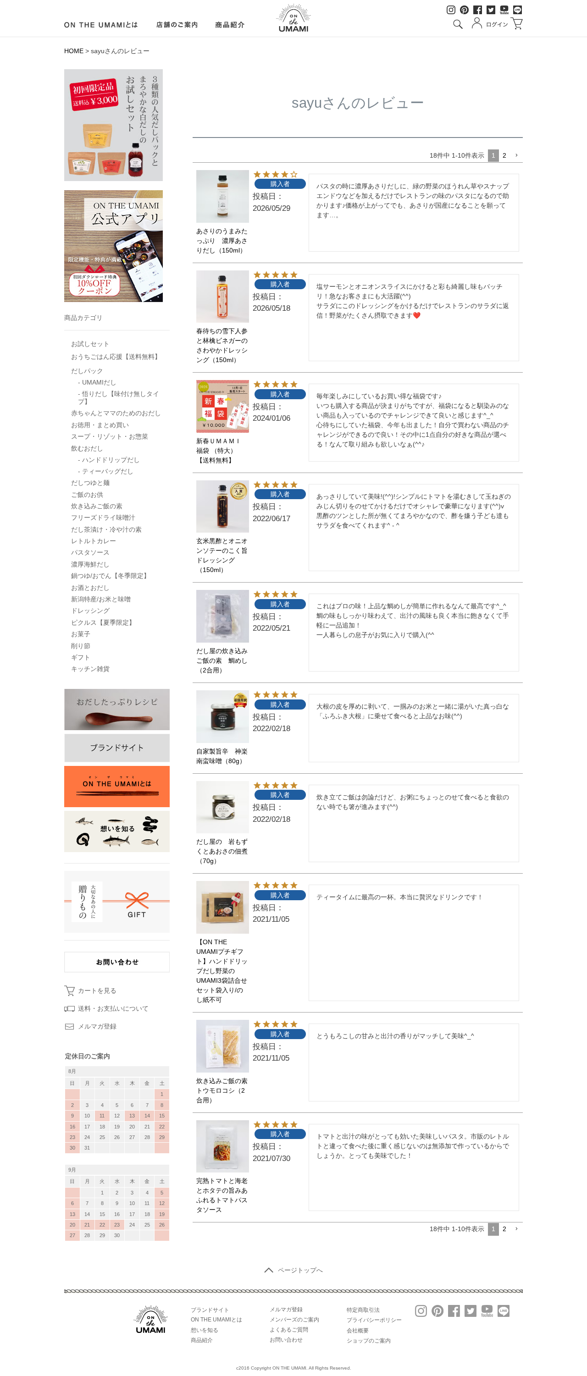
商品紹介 (202, 1340)
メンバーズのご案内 (294, 1319)
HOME (73, 51)
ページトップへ (300, 1270)
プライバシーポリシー (374, 1320)
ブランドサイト (210, 1310)
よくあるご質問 (289, 1329)
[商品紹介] (230, 25)
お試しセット (90, 343)
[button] (516, 155)
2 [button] (504, 155)
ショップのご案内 (369, 1340)
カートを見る (97, 990)
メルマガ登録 (97, 1026)
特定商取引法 (363, 1310)
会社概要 (358, 1330)
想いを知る (204, 1330)
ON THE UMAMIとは (216, 1319)
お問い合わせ (286, 1340)
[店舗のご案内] (176, 25)
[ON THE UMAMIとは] (101, 25)
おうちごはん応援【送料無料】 (116, 356)
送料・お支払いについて (113, 1008)
